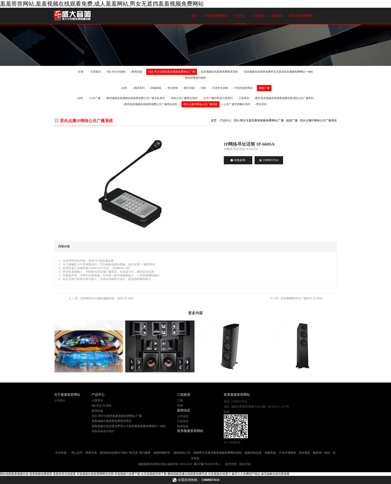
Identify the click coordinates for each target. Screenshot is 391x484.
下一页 (296, 298)
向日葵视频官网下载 (154, 473)
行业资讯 (183, 421)
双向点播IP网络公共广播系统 (200, 104)
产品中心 (239, 15)
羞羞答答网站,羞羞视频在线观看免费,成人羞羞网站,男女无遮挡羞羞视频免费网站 (102, 4)
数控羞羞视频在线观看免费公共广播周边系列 (150, 104)
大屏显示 (95, 71)
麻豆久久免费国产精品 (246, 473)
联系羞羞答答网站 (301, 15)
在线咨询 (239, 160)
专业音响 (172, 87)
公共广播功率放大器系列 (218, 98)
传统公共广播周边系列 (184, 98)
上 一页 (100, 298)
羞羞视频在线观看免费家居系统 (219, 71)
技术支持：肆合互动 (238, 464)
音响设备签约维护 (195, 77)
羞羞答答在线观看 (64, 473)
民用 (180, 405)
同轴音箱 (156, 87)
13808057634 (270, 160)
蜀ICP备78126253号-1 (207, 464)
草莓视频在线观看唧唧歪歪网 (95, 473)
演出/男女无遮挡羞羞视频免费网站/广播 (171, 71)
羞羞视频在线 (20, 473)
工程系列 (244, 98)
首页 (194, 15)
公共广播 (95, 98)
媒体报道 (183, 426)
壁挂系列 (261, 104)
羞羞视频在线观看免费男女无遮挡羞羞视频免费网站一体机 (278, 71)
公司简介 (60, 400)
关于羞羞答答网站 (215, 15)
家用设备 (137, 71)
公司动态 (183, 416)
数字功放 (189, 87)
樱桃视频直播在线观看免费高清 (187, 473)
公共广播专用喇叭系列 (237, 104)
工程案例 (258, 15)
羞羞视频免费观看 (40, 473)
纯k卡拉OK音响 (116, 71)
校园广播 (264, 87)
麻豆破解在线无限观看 (275, 473)
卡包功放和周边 (243, 87)
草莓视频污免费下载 (127, 473)
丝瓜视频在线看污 (219, 473)
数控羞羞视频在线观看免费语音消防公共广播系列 (284, 98)
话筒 (203, 87)
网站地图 (5, 473)
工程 (180, 400)
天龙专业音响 (220, 87)
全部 (80, 71)
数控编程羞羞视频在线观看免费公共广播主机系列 (136, 98)
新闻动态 (276, 15)
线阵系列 (139, 87)
